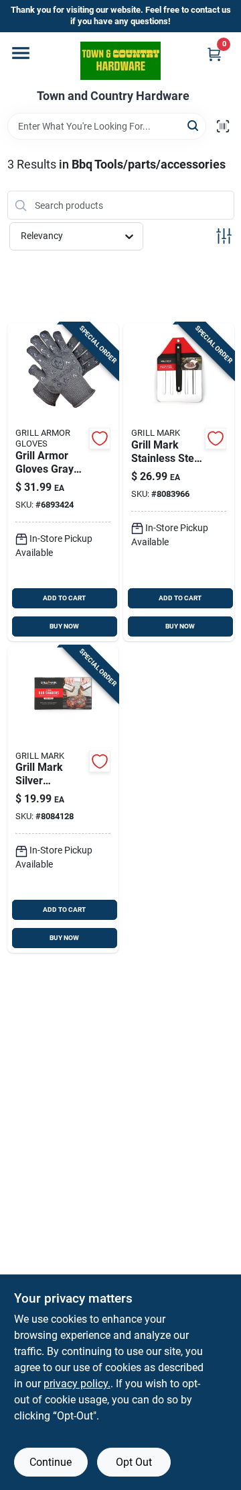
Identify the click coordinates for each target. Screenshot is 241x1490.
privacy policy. (77, 1383)
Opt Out (134, 1462)
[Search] (194, 125)
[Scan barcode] (223, 126)
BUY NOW (64, 626)
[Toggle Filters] (224, 236)
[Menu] (20, 53)
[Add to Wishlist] (99, 438)
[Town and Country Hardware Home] (120, 61)
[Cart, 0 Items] (214, 54)
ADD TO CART (64, 598)
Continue (50, 1462)
